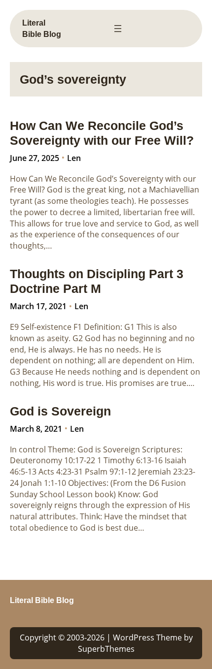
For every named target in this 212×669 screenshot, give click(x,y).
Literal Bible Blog (42, 600)
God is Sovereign (60, 411)
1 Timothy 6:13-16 (130, 460)
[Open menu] (118, 28)
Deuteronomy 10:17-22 (52, 460)
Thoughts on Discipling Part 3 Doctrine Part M (96, 281)
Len (74, 158)
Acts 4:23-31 (60, 471)
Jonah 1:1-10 (43, 483)
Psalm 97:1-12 (110, 471)
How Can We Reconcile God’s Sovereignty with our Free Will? (102, 133)
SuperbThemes (106, 648)
